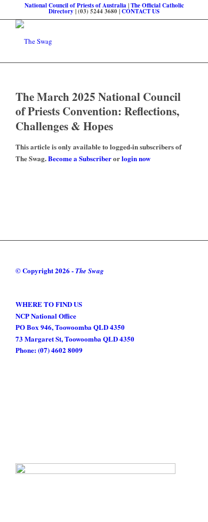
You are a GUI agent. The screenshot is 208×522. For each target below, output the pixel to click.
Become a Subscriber (79, 158)
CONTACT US (140, 11)
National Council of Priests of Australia (75, 5)
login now (136, 158)
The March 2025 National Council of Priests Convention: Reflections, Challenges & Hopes (98, 111)
